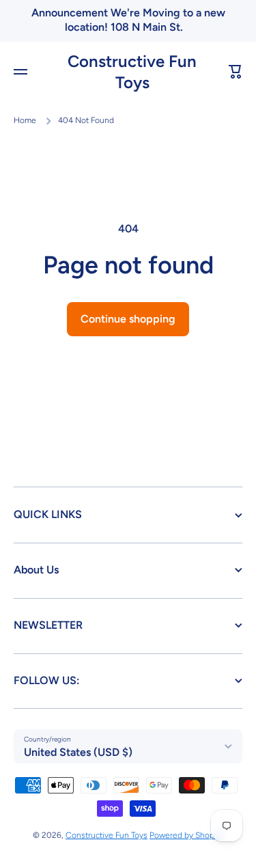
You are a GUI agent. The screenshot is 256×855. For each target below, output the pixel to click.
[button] (235, 72)
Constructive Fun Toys (106, 835)
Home (25, 120)
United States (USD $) (78, 752)
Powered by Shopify (186, 835)
